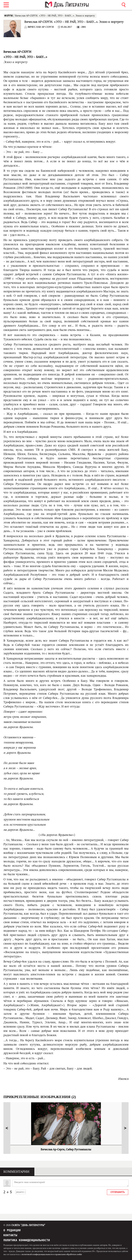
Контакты (10, 1235)
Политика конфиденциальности (26, 1240)
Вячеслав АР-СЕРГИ (41, 27)
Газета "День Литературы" (24, 1225)
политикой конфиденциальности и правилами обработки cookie (51, 1254)
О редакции (12, 1230)
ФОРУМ (8, 15)
